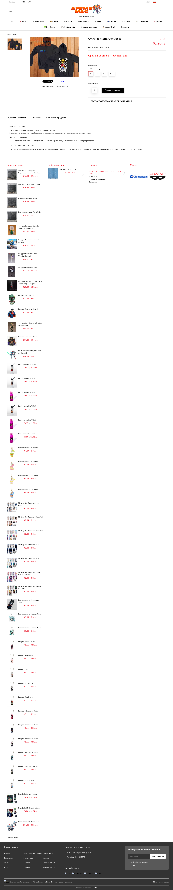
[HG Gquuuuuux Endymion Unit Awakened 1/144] (12, 355)
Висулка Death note (25, 697)
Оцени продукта (62, 86)
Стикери (125, 27)
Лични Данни (48, 853)
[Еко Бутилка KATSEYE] (12, 368)
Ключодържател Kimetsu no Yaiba (28, 601)
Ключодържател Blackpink (28, 448)
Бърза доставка (90, 27)
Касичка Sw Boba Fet (26, 295)
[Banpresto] (158, 177)
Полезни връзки (49, 863)
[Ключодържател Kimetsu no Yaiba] (12, 604)
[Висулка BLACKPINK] (12, 646)
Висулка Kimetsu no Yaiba (28, 711)
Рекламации (9, 858)
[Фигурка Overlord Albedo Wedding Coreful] (12, 258)
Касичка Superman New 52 (28, 309)
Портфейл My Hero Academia (29, 808)
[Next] (82, 174)
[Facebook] (161, 2)
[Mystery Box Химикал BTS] (12, 549)
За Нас (6, 863)
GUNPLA (84, 21)
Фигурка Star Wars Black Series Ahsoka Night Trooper (30, 283)
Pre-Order (50, 27)
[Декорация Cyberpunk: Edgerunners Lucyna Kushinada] (12, 174)
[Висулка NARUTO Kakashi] (12, 770)
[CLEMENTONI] (139, 177)
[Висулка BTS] (12, 673)
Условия (46, 858)
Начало (8, 34)
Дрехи (14, 34)
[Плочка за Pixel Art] (53, 173)
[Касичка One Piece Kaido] (12, 341)
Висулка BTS (23, 669)
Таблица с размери (98, 69)
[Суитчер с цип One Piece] (54, 76)
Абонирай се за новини (98, 179)
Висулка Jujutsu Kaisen (26, 780)
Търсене (27, 867)
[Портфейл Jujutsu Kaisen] (12, 798)
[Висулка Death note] (12, 701)
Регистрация (28, 858)
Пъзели (127, 21)
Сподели (49, 81)
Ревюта (37, 117)
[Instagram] (165, 2)
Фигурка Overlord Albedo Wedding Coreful (28, 255)
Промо (159, 21)
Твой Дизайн (69, 27)
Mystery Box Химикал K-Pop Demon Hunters (29, 574)
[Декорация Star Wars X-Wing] (12, 188)
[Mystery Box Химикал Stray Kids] (12, 507)
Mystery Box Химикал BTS (28, 545)
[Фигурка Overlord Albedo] (12, 271)
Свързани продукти (56, 117)
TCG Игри (143, 21)
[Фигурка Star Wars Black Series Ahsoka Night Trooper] (12, 285)
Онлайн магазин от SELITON (86, 888)
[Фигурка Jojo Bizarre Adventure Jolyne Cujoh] (12, 327)
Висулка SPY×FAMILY (27, 655)
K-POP (69, 21)
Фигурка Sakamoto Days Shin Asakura (29, 241)
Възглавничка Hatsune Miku (28, 822)
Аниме (55, 21)
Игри (99, 21)
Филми (112, 21)
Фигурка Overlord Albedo (28, 267)
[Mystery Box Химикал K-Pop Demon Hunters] (12, 576)
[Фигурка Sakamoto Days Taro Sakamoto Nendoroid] (12, 230)
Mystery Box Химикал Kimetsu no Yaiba (30, 587)
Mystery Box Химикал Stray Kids (28, 504)
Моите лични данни (161, 882)
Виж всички (93, 182)
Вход (6, 867)
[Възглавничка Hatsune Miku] (12, 826)
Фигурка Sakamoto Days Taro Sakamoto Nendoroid (29, 227)
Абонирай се (13, 837)
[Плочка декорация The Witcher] (12, 216)
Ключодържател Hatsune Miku (29, 614)
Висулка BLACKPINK (26, 642)
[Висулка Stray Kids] (12, 687)
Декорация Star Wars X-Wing (29, 184)
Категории (39, 21)
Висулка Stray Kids (25, 683)
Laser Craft (110, 27)
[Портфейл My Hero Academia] (12, 812)
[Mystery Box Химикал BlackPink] (12, 521)
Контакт (27, 863)
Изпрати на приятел (48, 86)
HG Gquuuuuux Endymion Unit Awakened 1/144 (29, 352)
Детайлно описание (18, 117)
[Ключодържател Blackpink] (12, 452)
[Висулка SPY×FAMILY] (12, 659)
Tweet (62, 81)
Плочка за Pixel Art (69, 169)
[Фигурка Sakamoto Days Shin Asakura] (12, 244)
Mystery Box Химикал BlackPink (30, 517)
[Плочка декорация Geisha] (12, 202)
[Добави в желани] (164, 84)
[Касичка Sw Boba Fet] (12, 299)
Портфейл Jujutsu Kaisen (27, 794)
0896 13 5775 (27, 2)
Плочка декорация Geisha (28, 198)
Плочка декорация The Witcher (30, 212)
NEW (24, 21)
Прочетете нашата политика (61, 882)
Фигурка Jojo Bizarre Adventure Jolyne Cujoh (30, 324)
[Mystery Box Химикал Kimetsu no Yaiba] (12, 590)
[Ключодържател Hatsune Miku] (12, 618)
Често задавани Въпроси (33, 853)
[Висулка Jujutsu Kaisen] (12, 784)
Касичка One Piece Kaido (27, 337)
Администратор (49, 867)
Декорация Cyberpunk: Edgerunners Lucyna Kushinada (29, 172)
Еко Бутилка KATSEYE (27, 364)
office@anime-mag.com (82, 852)
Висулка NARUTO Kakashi (28, 766)
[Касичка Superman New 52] (12, 313)
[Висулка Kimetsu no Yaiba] (12, 715)
